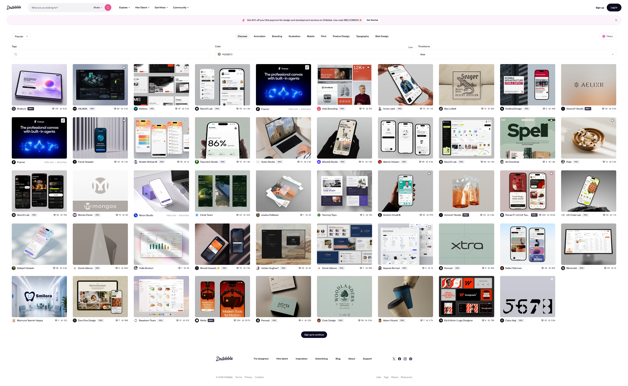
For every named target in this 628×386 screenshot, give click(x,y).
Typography (362, 36)
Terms (238, 377)
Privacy (248, 377)
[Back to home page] (14, 7)
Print (323, 36)
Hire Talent (141, 7)
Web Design (382, 36)
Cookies (259, 377)
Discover (242, 36)
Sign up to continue (314, 334)
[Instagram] (405, 358)
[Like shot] (61, 99)
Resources (406, 377)
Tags (14, 46)
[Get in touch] (48, 99)
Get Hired (160, 7)
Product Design (341, 36)
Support (367, 358)
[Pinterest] (410, 358)
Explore (123, 7)
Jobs (378, 377)
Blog (338, 358)
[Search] (108, 7)
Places (394, 377)
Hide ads (293, 109)
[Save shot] (54, 99)
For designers (261, 358)
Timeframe (424, 46)
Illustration (294, 36)
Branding (277, 36)
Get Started (372, 20)
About (351, 358)
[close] (616, 20)
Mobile (310, 36)
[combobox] (60, 7)
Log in (614, 7)
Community (179, 7)
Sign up (600, 7)
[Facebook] (399, 358)
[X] (393, 358)
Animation (259, 36)
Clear (410, 47)
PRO (31, 108)
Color (218, 46)
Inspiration (301, 358)
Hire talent (282, 358)
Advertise (306, 109)
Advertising (321, 358)
